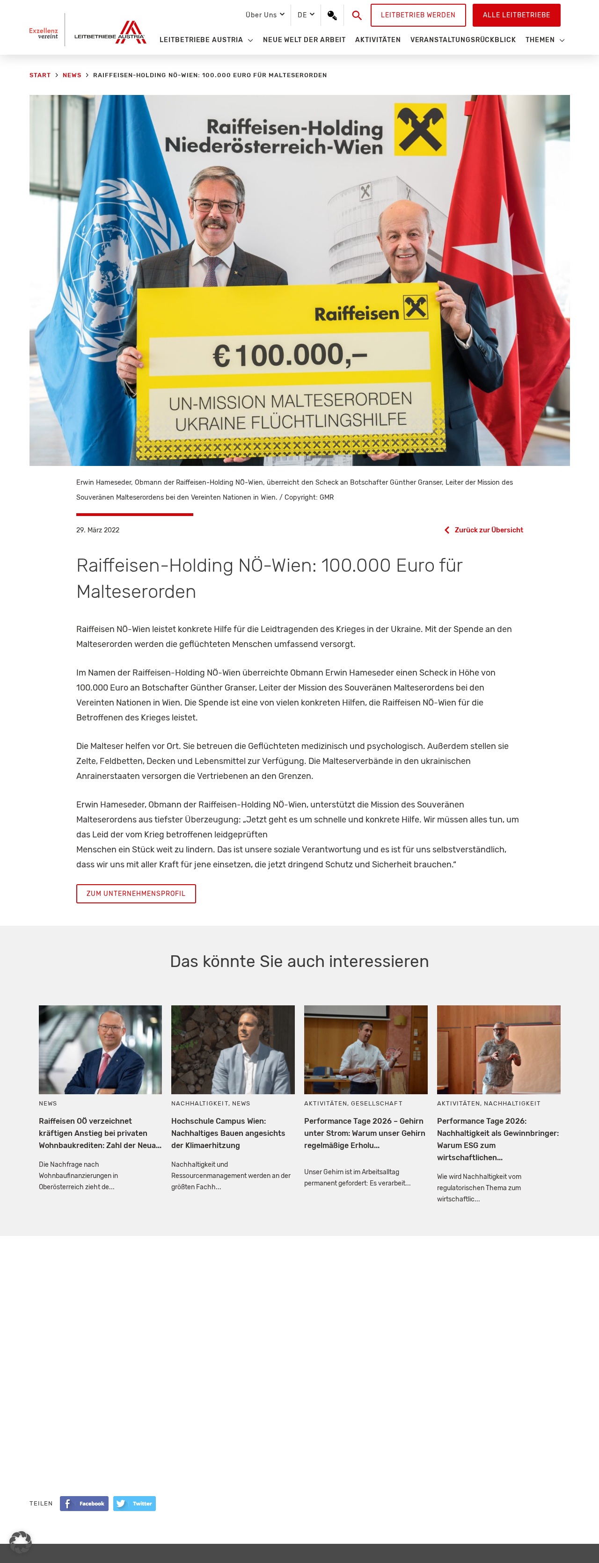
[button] (357, 15)
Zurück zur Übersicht (489, 530)
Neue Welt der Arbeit (304, 40)
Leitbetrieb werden (418, 15)
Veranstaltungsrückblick (463, 40)
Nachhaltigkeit (199, 1103)
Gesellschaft (376, 1103)
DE (302, 15)
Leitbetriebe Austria (201, 40)
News (48, 1103)
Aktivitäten (378, 40)
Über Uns (261, 15)
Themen (540, 40)
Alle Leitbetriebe (516, 15)
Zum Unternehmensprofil (136, 894)
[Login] (332, 15)
